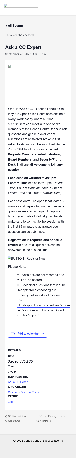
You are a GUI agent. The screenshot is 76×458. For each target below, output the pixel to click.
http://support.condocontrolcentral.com (43, 305)
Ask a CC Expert (18, 382)
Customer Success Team (23, 392)
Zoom (11, 402)
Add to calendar (28, 333)
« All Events (14, 25)
